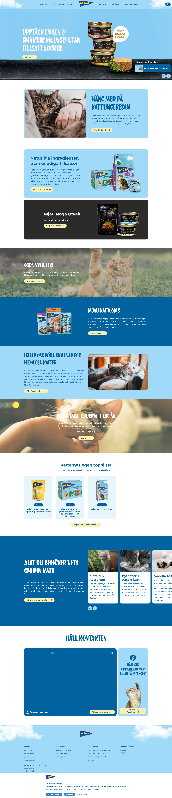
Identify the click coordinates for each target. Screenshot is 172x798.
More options (81, 794)
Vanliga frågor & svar (63, 750)
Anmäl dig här (100, 130)
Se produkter (96, 333)
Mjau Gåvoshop (115, 4)
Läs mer (84, 438)
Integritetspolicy (62, 753)
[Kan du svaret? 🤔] (40, 664)
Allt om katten (59, 4)
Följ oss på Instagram (101, 712)
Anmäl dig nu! (33, 281)
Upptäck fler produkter (84, 525)
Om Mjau (70, 4)
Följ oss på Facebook (132, 711)
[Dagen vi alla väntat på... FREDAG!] (40, 694)
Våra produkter (45, 4)
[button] (168, 4)
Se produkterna (40, 189)
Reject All (69, 794)
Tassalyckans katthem (96, 753)
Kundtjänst (28, 750)
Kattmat (123, 750)
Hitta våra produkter (132, 4)
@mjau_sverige (39, 712)
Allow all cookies (53, 794)
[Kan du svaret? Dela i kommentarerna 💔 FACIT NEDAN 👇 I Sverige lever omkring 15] (99, 694)
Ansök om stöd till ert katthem (99, 750)
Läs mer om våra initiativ (35, 56)
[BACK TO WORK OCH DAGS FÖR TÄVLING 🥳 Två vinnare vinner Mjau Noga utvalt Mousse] (99, 664)
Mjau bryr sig (102, 4)
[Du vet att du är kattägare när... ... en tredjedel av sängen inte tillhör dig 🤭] (70, 694)
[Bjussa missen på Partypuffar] (153, 71)
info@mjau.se (29, 761)
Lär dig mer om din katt (38, 600)
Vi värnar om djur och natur (97, 757)
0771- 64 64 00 (29, 758)
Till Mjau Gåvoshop (35, 391)
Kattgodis (123, 753)
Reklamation (29, 753)
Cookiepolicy (60, 757)
